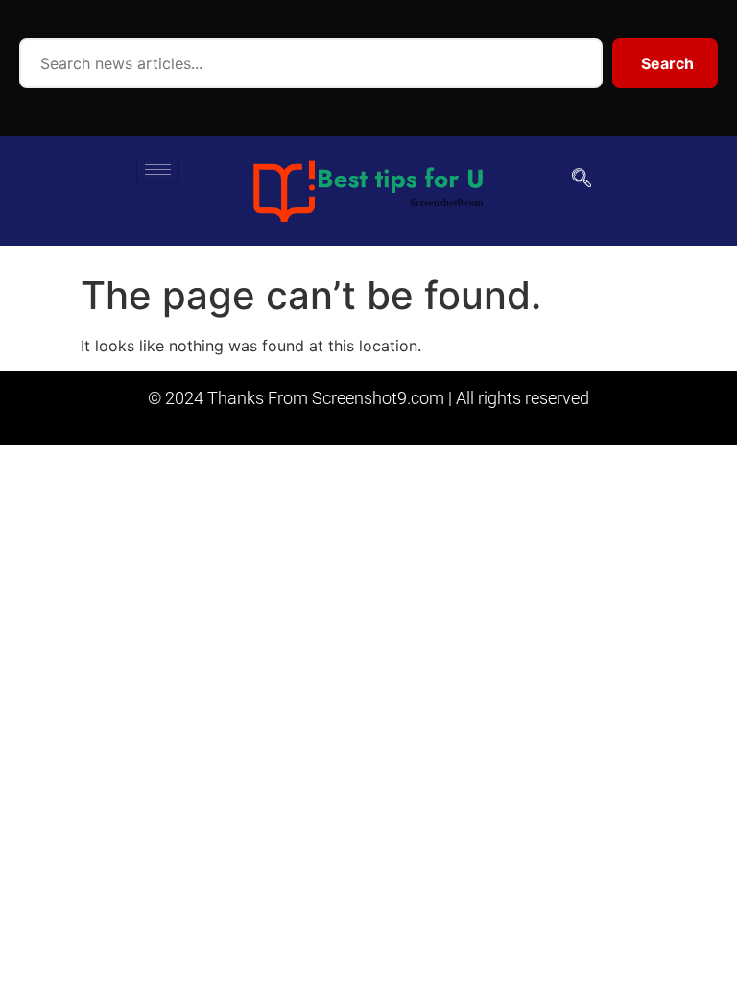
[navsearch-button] (581, 179)
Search (667, 63)
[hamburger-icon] (157, 169)
